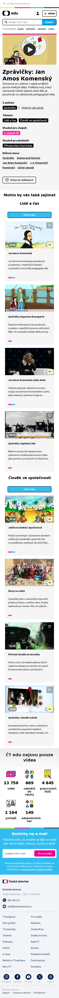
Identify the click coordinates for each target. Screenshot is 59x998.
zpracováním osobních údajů (36, 869)
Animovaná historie (28, 158)
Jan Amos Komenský (15, 163)
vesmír (20, 28)
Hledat (49, 22)
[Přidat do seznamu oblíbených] (49, 225)
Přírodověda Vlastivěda (18, 145)
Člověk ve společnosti (33, 120)
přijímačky (31, 28)
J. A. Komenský (39, 163)
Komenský (9, 167)
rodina (51, 28)
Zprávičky (10, 108)
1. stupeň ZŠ (11, 133)
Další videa (29, 214)
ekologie (42, 28)
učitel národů (26, 167)
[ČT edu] (10, 15)
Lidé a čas (10, 120)
